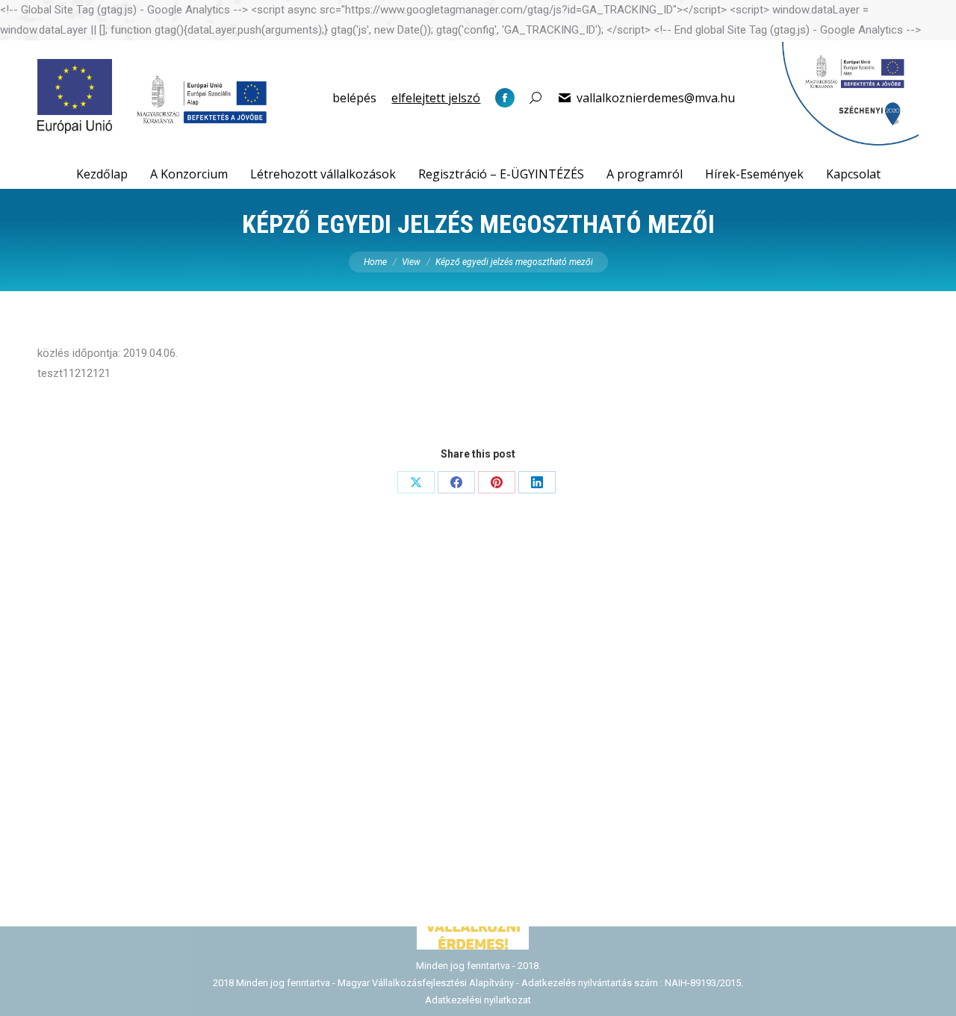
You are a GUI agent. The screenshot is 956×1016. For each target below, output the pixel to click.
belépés (354, 98)
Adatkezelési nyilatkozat (478, 1000)
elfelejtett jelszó (435, 98)
